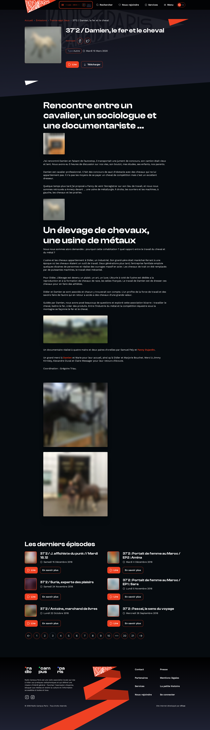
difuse (182, 706)
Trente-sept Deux (60, 20)
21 (132, 635)
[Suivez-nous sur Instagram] (32, 697)
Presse (164, 669)
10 (108, 635)
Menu (170, 4)
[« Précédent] (29, 636)
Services (153, 4)
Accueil (29, 20)
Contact (139, 669)
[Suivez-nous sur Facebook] (27, 697)
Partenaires (141, 677)
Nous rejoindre (130, 4)
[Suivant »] (141, 636)
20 (124, 635)
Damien (67, 357)
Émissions (41, 20)
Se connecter (167, 694)
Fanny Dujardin (146, 349)
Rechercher (106, 4)
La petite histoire (170, 686)
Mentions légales (169, 677)
